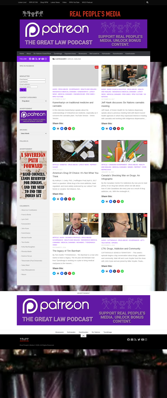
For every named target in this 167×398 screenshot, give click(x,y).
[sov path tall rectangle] (33, 199)
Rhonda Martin (26, 251)
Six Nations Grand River (42, 54)
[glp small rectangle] (33, 122)
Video (64, 2)
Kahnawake (106, 54)
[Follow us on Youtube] (42, 59)
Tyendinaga (58, 54)
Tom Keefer (25, 242)
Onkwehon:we (79, 94)
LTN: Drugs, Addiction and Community (120, 248)
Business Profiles (73, 237)
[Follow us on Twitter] (39, 59)
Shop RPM (44, 2)
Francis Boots (26, 214)
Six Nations (96, 332)
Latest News (55, 2)
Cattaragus (112, 240)
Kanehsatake (130, 54)
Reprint (93, 164)
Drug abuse (63, 89)
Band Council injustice (116, 89)
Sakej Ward (25, 265)
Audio (55, 89)
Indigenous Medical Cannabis (64, 92)
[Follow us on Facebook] (30, 59)
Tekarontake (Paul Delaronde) (31, 261)
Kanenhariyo (83, 92)
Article (56, 164)
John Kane (25, 228)
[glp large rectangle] (83, 33)
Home (22, 54)
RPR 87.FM (33, 2)
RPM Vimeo (90, 94)
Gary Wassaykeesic (28, 270)
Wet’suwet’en (94, 54)
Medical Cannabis (65, 94)
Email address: (25, 84)
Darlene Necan (26, 256)
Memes (130, 167)
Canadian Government (118, 164)
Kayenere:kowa (70, 54)
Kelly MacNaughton (28, 247)
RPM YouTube (74, 2)
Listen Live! (22, 2)
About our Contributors (29, 210)
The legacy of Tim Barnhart (66, 251)
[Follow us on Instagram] (45, 59)
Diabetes (63, 164)
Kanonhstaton (118, 54)
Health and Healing (88, 89)
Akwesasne (82, 54)
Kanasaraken (26, 224)
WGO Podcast (87, 2)
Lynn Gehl (24, 219)
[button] (124, 76)
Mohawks (80, 242)
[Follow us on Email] (33, 59)
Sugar (55, 167)
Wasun (23, 274)
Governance (74, 89)
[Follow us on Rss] (36, 59)
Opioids (115, 243)
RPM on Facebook (27, 66)
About (29, 54)
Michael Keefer (26, 237)
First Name (23, 79)
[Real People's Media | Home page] (72, 13)
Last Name (23, 82)
